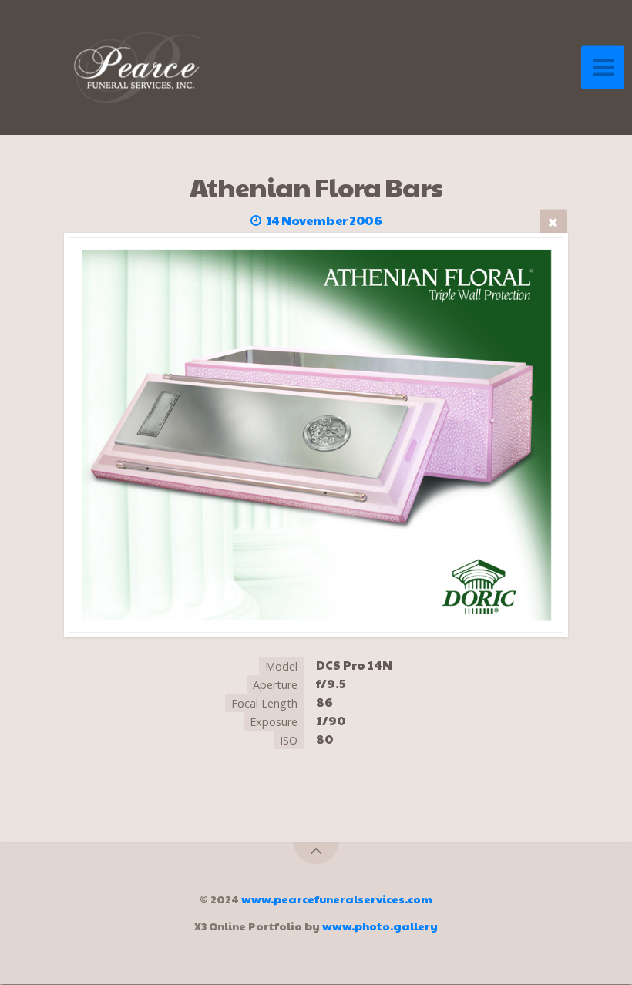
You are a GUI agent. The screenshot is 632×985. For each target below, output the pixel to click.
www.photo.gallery (380, 925)
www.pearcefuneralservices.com (336, 898)
